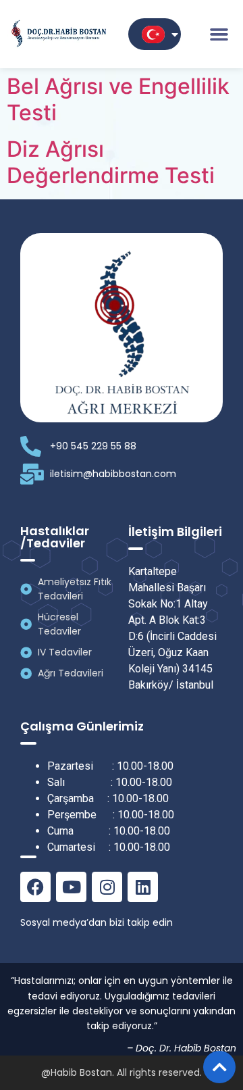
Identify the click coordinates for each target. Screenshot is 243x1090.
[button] (219, 34)
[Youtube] (71, 887)
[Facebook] (35, 887)
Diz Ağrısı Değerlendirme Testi (111, 162)
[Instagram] (107, 887)
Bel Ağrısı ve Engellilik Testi (118, 99)
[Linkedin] (143, 887)
